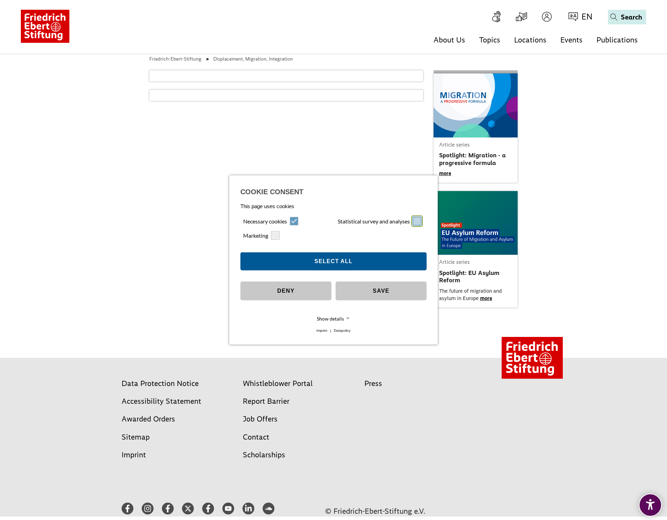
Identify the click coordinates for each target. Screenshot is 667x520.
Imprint (321, 331)
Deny (286, 291)
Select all (333, 261)
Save (381, 291)
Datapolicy (342, 331)
